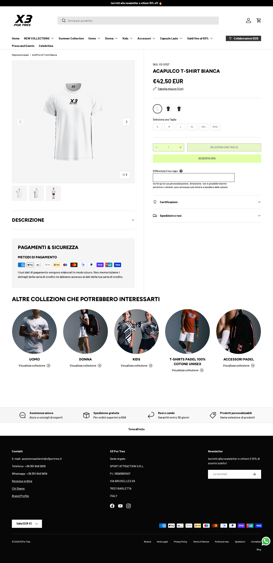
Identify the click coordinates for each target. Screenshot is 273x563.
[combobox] (138, 21)
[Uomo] (34, 331)
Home (16, 38)
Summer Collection (71, 38)
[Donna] (85, 331)
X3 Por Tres (25, 541)
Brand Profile (20, 496)
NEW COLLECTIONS (37, 38)
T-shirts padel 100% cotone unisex (188, 361)
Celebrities (46, 45)
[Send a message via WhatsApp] (266, 541)
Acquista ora (207, 158)
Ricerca (147, 541)
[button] (259, 20)
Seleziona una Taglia (164, 119)
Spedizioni (240, 541)
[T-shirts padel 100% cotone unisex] (187, 331)
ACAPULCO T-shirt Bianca (44, 55)
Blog (259, 549)
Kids (125, 38)
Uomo (92, 38)
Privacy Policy (180, 541)
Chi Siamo (18, 488)
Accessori (144, 38)
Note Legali (162, 541)
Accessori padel (238, 359)
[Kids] (136, 331)
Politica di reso (222, 541)
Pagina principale (20, 55)
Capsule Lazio (169, 38)
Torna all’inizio (136, 429)
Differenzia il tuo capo (165, 171)
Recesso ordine (22, 481)
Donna (109, 38)
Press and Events (23, 45)
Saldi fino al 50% (198, 38)
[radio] (157, 108)
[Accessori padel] (238, 331)
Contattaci (256, 541)
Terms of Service (201, 541)
